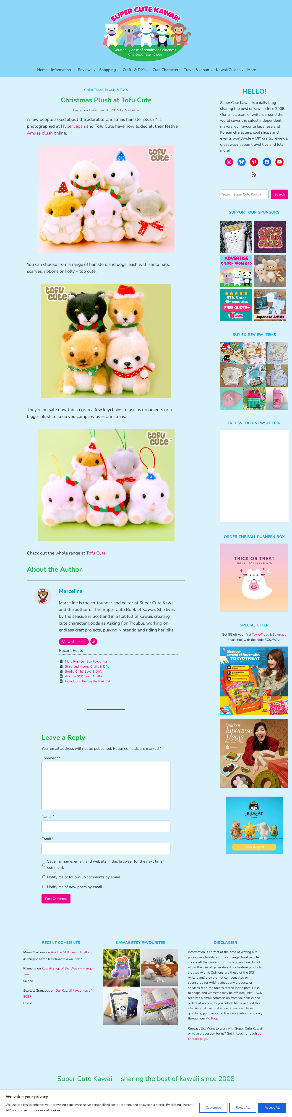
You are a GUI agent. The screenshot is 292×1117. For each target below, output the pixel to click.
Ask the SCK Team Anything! (85, 676)
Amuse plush (40, 133)
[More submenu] (258, 70)
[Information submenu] (73, 70)
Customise (213, 1107)
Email (48, 839)
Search (279, 194)
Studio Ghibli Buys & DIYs (83, 671)
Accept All (272, 1107)
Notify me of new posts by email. (75, 887)
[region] (146, 1103)
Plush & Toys (116, 89)
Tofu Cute (96, 553)
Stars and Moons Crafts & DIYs (87, 666)
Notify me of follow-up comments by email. (84, 877)
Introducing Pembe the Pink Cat (87, 681)
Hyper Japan (73, 126)
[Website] (93, 641)
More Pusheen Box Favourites (86, 661)
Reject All (243, 1107)
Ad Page (212, 1018)
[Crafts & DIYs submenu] (148, 70)
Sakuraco (279, 634)
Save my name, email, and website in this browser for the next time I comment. (105, 864)
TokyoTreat (260, 634)
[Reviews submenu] (94, 70)
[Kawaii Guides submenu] (242, 70)
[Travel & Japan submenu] (211, 70)
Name (48, 816)
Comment (51, 758)
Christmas (93, 89)
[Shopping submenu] (118, 70)
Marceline (132, 110)
